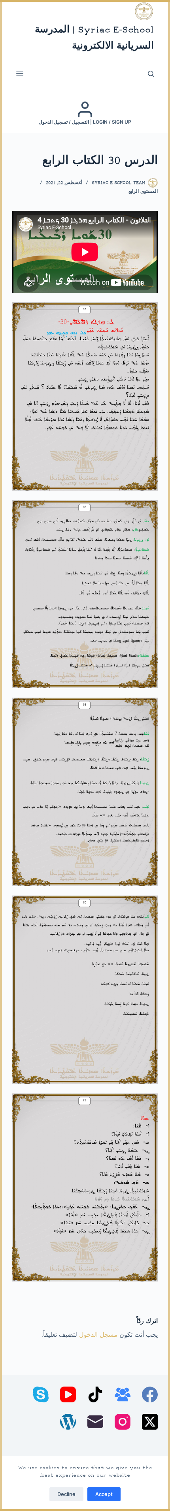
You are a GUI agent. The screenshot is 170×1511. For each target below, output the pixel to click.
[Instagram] (122, 1422)
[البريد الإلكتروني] (95, 1422)
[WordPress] (68, 1422)
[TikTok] (95, 1394)
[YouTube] (68, 1394)
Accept (104, 1494)
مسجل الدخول (98, 1335)
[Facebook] (150, 1394)
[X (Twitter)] (150, 1422)
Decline (66, 1494)
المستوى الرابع (143, 191)
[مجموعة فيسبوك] (122, 1394)
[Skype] (41, 1394)
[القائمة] (19, 73)
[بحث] (151, 74)
